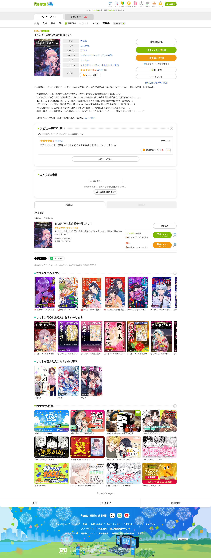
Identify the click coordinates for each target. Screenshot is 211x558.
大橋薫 (83, 40)
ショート (80, 16)
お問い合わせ (97, 524)
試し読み (164, 226)
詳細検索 (175, 502)
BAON (60, 398)
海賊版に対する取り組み (123, 533)
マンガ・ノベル (49, 16)
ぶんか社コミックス (90, 65)
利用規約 (102, 528)
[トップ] (41, 4)
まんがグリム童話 (110, 65)
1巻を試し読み (156, 41)
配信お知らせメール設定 (156, 82)
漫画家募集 (103, 533)
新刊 (35, 502)
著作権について (88, 533)
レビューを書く (92, 75)
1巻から (37, 218)
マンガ (83, 50)
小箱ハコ (37, 398)
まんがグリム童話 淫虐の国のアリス (73, 223)
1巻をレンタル (156, 49)
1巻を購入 (156, 57)
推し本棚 (158, 69)
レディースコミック (90, 55)
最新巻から (48, 218)
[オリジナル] (70, 23)
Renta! (37, 265)
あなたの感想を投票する (104, 192)
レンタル (84, 60)
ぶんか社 (84, 45)
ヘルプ (76, 524)
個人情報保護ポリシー (120, 528)
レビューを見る (104, 159)
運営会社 (142, 533)
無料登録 (172, 4)
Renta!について (63, 524)
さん (59, 140)
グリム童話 (106, 55)
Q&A (85, 524)
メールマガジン (148, 524)
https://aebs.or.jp (75, 553)
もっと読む (90, 117)
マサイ (83, 398)
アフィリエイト (88, 528)
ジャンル (118, 23)
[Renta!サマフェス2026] (50, 4)
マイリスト (158, 76)
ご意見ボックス (131, 524)
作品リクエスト (113, 524)
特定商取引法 (71, 533)
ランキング (105, 502)
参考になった (152, 150)
